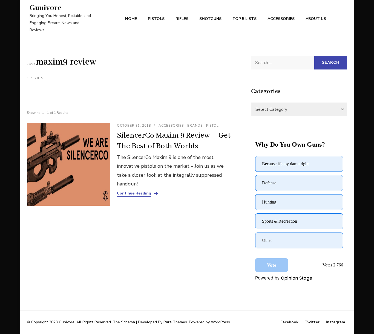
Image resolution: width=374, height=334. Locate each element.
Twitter (313, 322)
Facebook (290, 322)
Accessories (281, 18)
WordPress (220, 322)
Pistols (156, 18)
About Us (316, 18)
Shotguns (210, 18)
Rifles (182, 18)
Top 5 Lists (244, 18)
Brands (195, 125)
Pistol (212, 125)
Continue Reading (134, 193)
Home (131, 18)
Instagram (336, 322)
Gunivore (46, 8)
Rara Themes (175, 322)
